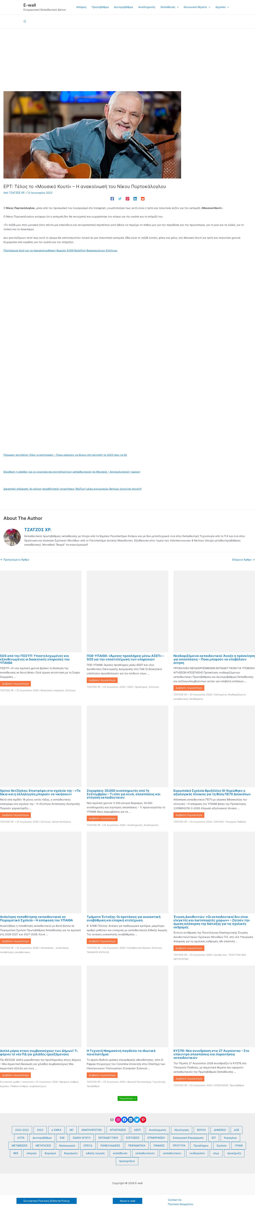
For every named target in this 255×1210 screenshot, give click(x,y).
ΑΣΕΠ (130, 686)
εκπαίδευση (120, 1153)
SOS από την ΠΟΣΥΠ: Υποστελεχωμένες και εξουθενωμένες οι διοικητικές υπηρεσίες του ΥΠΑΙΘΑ (35, 659)
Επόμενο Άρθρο (243, 559)
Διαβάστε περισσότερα (15, 683)
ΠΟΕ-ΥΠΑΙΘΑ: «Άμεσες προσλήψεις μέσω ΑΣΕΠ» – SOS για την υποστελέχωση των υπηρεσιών (125, 657)
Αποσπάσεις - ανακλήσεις (55, 947)
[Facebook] (112, 198)
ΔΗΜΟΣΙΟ (220, 1130)
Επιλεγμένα (220, 694)
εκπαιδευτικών (172, 1153)
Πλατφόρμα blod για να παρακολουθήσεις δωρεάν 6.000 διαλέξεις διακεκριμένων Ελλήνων (60, 250)
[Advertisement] (127, 54)
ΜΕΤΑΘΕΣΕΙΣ (19, 1145)
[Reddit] (142, 198)
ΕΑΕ (62, 1137)
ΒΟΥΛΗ (201, 1130)
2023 (40, 1130)
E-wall (29, 5)
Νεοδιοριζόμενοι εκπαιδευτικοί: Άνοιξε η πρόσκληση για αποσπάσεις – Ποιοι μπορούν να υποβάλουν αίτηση (214, 659)
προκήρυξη (234, 1153)
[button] (176, 7)
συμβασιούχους (37, 1086)
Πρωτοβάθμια (237, 1085)
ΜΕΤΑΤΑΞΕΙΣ (43, 1145)
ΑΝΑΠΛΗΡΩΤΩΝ (92, 1130)
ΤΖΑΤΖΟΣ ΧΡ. (7, 690)
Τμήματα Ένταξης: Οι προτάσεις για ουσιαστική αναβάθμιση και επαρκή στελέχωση (123, 918)
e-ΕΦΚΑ (56, 1130)
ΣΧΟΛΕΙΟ (219, 821)
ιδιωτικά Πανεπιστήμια (139, 1081)
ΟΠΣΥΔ (87, 1145)
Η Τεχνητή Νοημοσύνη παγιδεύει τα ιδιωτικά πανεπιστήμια (121, 1052)
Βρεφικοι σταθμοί (69, 1081)
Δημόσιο (4, 1086)
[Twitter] (120, 198)
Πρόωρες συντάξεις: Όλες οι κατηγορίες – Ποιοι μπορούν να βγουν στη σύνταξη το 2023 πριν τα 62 (65, 455)
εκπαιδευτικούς (145, 1153)
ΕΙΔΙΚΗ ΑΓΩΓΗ (81, 1137)
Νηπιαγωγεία (67, 1145)
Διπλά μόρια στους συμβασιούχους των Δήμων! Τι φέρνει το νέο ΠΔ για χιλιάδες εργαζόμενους (38, 1052)
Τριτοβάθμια (93, 1086)
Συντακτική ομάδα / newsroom (16, 1081)
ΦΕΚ (15, 1153)
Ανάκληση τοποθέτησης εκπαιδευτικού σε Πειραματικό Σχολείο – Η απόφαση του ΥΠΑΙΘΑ (36, 918)
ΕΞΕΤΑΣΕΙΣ (132, 1137)
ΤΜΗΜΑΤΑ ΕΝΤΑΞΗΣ (98, 952)
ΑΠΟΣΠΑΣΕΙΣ (221, 1085)
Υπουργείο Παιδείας (235, 821)
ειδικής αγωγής (95, 1153)
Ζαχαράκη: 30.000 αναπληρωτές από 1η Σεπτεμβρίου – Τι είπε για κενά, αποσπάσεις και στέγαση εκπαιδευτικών (123, 794)
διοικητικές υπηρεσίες (52, 690)
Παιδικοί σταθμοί (19, 1086)
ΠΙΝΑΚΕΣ (159, 1145)
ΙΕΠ (214, 1137)
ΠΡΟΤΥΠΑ (179, 1145)
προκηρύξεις (127, 1161)
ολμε (216, 1153)
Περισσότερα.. (126, 1098)
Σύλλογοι (70, 690)
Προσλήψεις (141, 686)
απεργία (32, 1153)
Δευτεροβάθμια (42, 1137)
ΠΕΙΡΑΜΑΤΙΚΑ (136, 1145)
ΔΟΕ (236, 1130)
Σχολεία (222, 1145)
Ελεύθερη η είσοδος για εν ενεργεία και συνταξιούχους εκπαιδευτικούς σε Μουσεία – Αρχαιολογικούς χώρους (71, 471)
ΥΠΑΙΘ (239, 1145)
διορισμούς (71, 1153)
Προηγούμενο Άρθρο (14, 559)
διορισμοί (50, 1153)
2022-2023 (22, 1130)
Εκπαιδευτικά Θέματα (138, 947)
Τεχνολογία (158, 1081)
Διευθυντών (220, 954)
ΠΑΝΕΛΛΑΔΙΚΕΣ (110, 1145)
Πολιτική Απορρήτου (180, 1204)
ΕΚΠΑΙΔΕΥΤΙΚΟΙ (108, 1137)
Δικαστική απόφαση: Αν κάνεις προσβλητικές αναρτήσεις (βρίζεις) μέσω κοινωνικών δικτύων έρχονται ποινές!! (72, 488)
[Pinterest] (127, 198)
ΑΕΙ (71, 1130)
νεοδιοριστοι (197, 1153)
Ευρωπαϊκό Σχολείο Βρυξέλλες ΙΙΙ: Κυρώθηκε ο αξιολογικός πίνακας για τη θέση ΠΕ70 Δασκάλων (212, 792)
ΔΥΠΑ (20, 1137)
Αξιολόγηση (181, 1130)
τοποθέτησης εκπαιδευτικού (15, 952)
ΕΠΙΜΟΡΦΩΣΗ (156, 1137)
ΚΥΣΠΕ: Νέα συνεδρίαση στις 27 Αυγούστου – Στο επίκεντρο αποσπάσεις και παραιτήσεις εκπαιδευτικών (211, 1054)
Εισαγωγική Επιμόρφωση (188, 1137)
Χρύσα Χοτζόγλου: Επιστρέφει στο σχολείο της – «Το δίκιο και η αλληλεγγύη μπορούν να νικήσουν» (40, 792)
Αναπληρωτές (134, 825)
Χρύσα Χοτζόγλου (61, 821)
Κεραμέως (230, 1137)
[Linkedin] (135, 198)
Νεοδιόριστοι (196, 698)
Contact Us (174, 1199)
